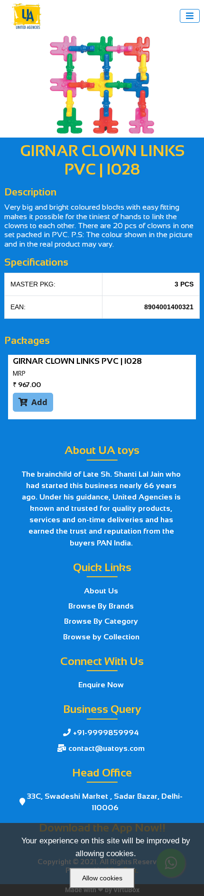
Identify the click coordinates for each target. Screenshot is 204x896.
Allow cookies (102, 878)
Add (33, 402)
